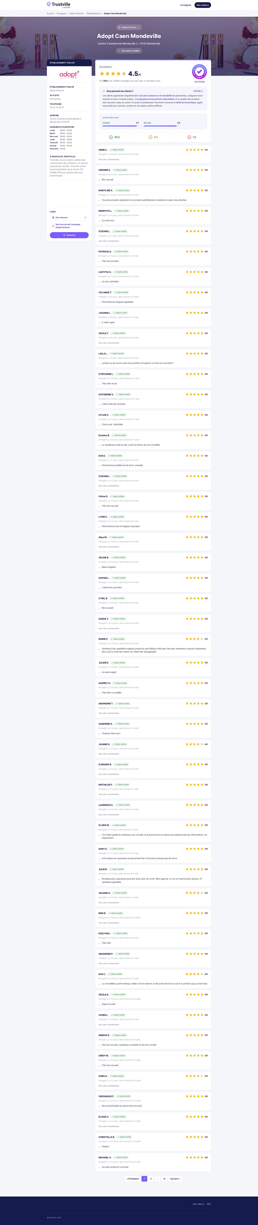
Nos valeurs (203, 5)
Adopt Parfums (76, 13)
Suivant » (175, 1178)
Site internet (61, 217)
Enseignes (186, 5)
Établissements (94, 13)
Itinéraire (71, 235)
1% (194, 137)
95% (117, 137)
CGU (209, 1204)
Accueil (50, 13)
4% (156, 137)
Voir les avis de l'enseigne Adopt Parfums (68, 226)
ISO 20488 (200, 82)
